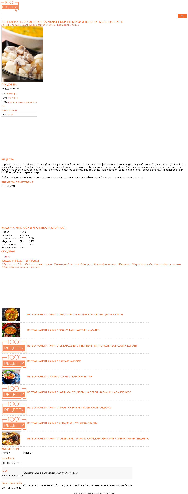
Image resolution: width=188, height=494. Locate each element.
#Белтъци (8, 264)
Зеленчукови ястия (34, 25)
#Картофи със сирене (167, 264)
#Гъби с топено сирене (38, 264)
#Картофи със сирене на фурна (21, 267)
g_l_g (5, 470)
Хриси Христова (12, 483)
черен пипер (9, 110)
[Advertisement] (83, 138)
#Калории (86, 264)
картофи (11, 93)
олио (10, 114)
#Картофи (124, 264)
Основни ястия (10, 25)
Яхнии (51, 25)
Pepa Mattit (8, 458)
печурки (13, 98)
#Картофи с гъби (142, 264)
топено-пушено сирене (22, 102)
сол (3, 106)
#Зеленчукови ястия (66, 264)
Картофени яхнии (68, 25)
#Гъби (19, 264)
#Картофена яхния (104, 264)
